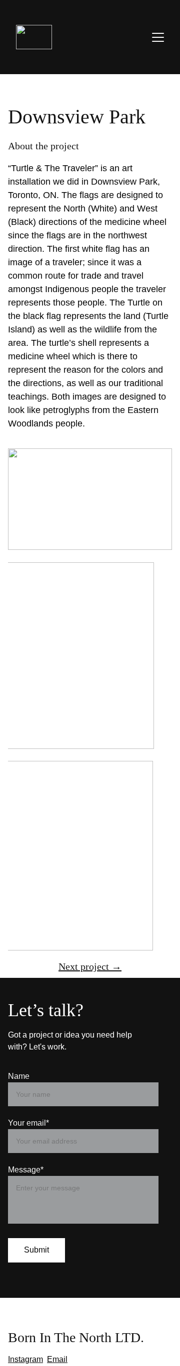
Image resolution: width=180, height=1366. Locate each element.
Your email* (28, 1123)
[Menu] (158, 37)
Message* (26, 1169)
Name (19, 1076)
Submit (36, 1250)
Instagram (25, 1359)
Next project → (90, 966)
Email (57, 1359)
